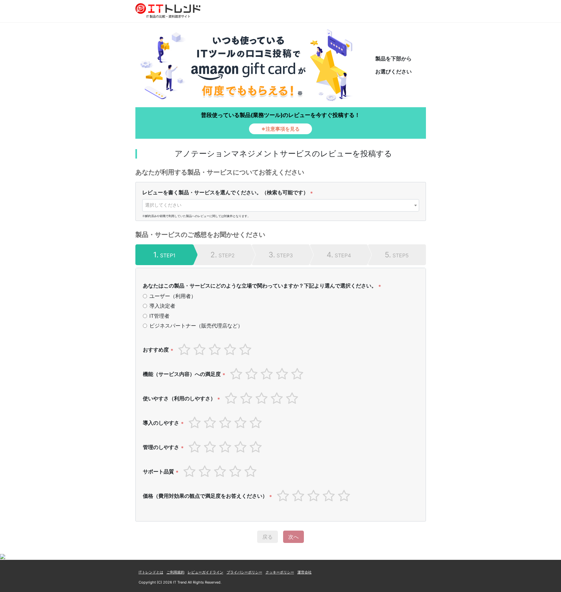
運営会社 (304, 572)
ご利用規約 (175, 572)
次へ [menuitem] (293, 537)
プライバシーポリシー (244, 572)
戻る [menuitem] (267, 537)
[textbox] (281, 205)
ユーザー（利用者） (172, 296)
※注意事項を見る (280, 129)
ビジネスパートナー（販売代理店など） (196, 325)
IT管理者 (159, 316)
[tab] (164, 254)
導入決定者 (162, 305)
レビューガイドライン (205, 572)
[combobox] (280, 205)
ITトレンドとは (151, 572)
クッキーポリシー (280, 572)
